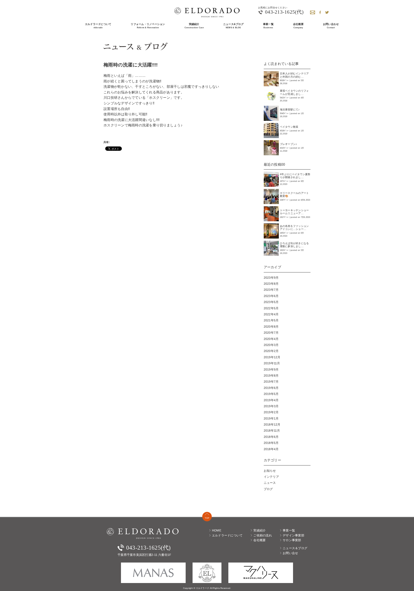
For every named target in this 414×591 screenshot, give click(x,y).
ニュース (270, 482)
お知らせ (270, 470)
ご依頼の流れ (262, 535)
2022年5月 (271, 308)
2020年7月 (271, 332)
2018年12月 (272, 424)
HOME (216, 530)
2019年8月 (271, 375)
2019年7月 (271, 381)
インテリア (271, 476)
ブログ (268, 489)
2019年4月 (271, 400)
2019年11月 (272, 363)
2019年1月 (271, 418)
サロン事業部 (291, 540)
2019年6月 (271, 388)
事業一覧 (288, 530)
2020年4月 (271, 339)
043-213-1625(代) (284, 12)
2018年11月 (272, 430)
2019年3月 (271, 406)
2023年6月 (271, 296)
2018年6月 (271, 437)
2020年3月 (271, 345)
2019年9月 (271, 369)
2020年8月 (271, 326)
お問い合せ (290, 553)
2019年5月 (271, 394)
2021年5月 (271, 320)
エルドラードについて (227, 535)
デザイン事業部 (293, 535)
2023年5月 (271, 302)
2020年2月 (271, 351)
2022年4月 (271, 314)
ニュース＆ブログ (294, 548)
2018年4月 (271, 449)
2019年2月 (271, 412)
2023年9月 (271, 277)
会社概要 (259, 540)
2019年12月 (272, 357)
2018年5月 (271, 443)
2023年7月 (271, 289)
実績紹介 (259, 530)
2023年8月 (271, 283)
